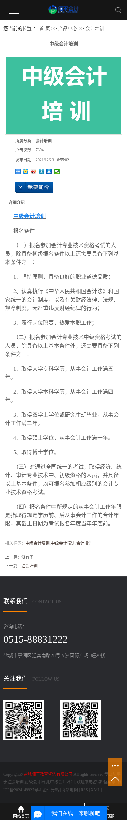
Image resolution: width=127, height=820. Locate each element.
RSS (84, 790)
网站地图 (70, 790)
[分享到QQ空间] (26, 171)
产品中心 (67, 28)
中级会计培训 (37, 543)
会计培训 (94, 28)
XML (95, 790)
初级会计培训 (37, 782)
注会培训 (29, 566)
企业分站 (51, 790)
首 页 (44, 28)
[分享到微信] (57, 171)
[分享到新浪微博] (34, 171)
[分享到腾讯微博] (41, 171)
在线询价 (34, 187)
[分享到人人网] (49, 171)
